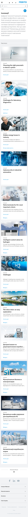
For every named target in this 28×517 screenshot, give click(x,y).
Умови (14, 510)
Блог (3, 9)
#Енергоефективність (8, 148)
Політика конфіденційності (12, 507)
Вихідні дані (4, 507)
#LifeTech (5, 113)
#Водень (5, 218)
